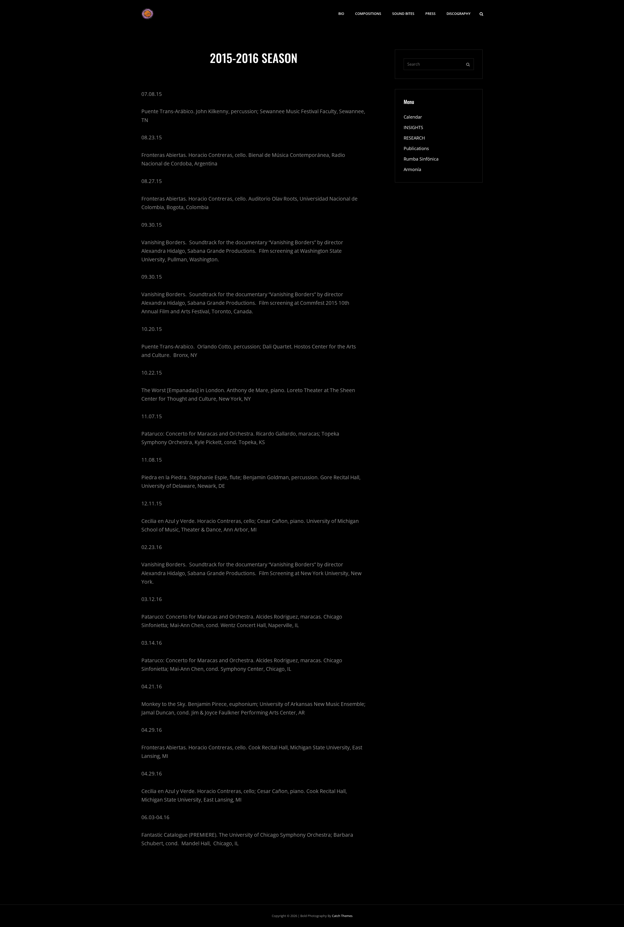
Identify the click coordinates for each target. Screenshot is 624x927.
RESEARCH (414, 138)
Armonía (412, 169)
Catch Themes (342, 916)
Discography (458, 13)
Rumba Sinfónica (421, 159)
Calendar (413, 117)
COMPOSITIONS (368, 13)
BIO (341, 13)
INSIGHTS (413, 127)
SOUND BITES (403, 13)
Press (430, 13)
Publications (416, 148)
